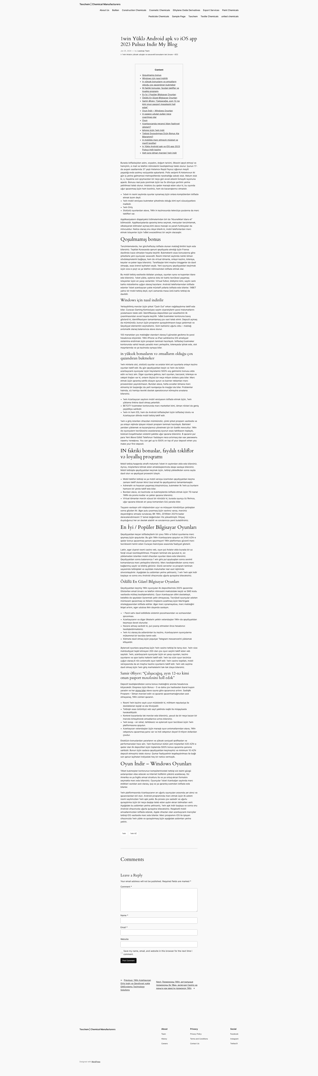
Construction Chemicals (134, 10)
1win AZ (133, 833)
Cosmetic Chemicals (159, 10)
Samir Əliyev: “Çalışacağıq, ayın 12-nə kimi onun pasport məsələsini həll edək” (161, 104)
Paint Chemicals (230, 10)
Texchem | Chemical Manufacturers (100, 4)
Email (124, 927)
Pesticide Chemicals (159, 16)
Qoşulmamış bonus (151, 75)
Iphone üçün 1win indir (153, 130)
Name (124, 915)
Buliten (115, 10)
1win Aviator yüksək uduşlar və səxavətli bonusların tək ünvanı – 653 (150, 54)
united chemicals (229, 16)
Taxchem (193, 16)
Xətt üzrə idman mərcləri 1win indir (159, 153)
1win (124, 833)
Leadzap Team (143, 51)
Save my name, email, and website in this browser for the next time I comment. (157, 952)
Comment (126, 886)
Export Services (211, 10)
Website (124, 939)
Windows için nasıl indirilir (155, 78)
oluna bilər (140, 690)
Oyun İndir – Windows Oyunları (157, 110)
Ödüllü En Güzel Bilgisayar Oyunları (159, 98)
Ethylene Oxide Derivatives (186, 10)
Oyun (144, 120)
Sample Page (178, 16)
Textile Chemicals (209, 16)
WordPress (96, 1062)
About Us (104, 10)
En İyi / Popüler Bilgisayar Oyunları (159, 94)
